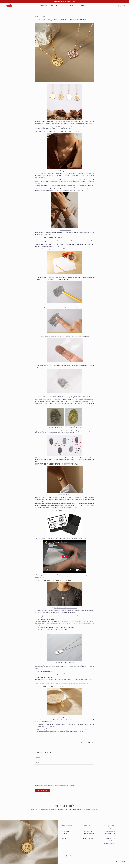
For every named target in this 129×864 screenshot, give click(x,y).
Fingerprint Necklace (65, 171)
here (60, 510)
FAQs (84, 829)
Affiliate (64, 838)
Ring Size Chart (108, 836)
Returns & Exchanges (88, 833)
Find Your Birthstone (109, 831)
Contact (64, 833)
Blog (63, 836)
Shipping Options (87, 831)
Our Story (64, 829)
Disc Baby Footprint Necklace (66, 662)
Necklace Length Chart (110, 838)
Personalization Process (110, 829)
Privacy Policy (86, 836)
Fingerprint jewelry (40, 121)
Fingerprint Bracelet (65, 230)
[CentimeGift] (9, 5)
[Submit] (81, 814)
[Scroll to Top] (126, 856)
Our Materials (65, 831)
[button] (124, 5)
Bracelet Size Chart (109, 841)
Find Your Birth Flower (109, 833)
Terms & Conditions (88, 838)
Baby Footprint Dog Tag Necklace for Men (65, 608)
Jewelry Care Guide (109, 843)
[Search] (118, 5)
